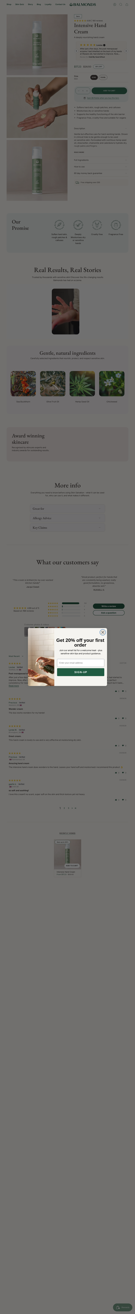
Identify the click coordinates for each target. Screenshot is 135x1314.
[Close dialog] (103, 632)
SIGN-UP (80, 672)
